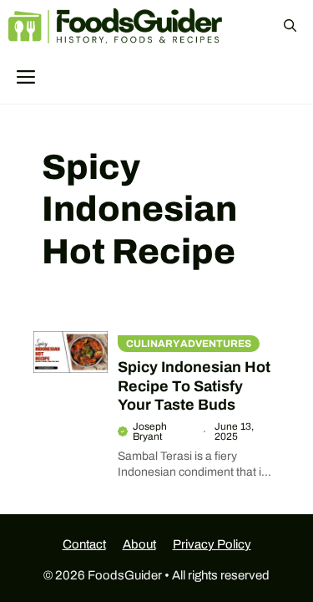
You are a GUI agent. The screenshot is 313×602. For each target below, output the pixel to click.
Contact (84, 544)
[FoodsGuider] (116, 26)
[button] (290, 26)
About (139, 544)
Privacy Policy (212, 544)
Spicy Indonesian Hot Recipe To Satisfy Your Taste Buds (194, 386)
